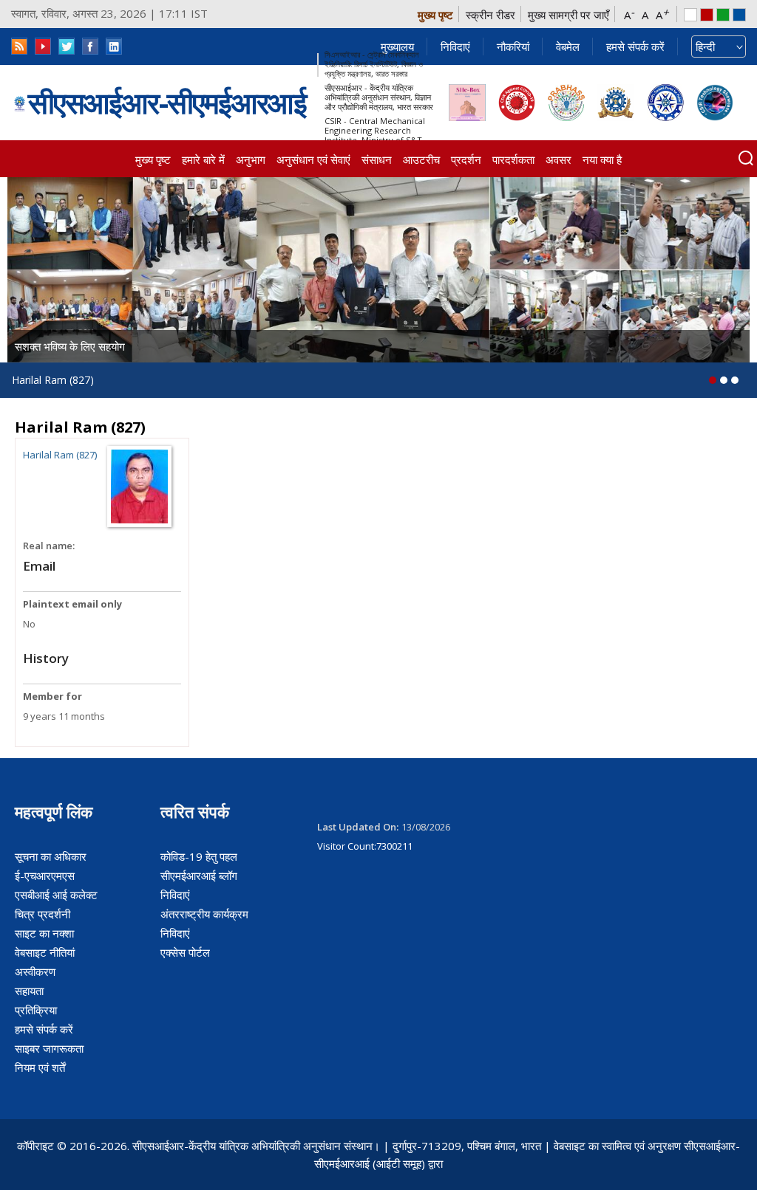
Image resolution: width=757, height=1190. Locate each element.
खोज (746, 158)
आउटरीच (421, 159)
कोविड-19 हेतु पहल (198, 856)
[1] (723, 380)
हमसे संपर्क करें (635, 46)
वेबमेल (568, 46)
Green (723, 14)
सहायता (29, 990)
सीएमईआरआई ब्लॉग (198, 875)
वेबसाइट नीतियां (45, 952)
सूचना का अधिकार (50, 856)
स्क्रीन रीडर (490, 14)
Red (706, 14)
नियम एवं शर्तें (40, 1067)
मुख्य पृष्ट (435, 14)
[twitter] (66, 46)
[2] (735, 380)
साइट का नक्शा (44, 933)
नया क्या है (602, 159)
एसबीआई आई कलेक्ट (56, 894)
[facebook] (90, 46)
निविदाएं (455, 46)
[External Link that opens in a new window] (467, 102)
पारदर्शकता (513, 159)
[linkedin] (114, 46)
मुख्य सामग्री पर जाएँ (568, 14)
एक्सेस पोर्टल (185, 952)
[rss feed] (19, 46)
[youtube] (43, 46)
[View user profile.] (139, 485)
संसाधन (376, 159)
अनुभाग (250, 159)
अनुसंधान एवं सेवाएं (313, 159)
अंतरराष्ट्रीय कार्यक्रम (204, 914)
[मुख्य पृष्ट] (19, 102)
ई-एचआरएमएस (45, 875)
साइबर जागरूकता (49, 1048)
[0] (712, 380)
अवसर (558, 159)
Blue (739, 14)
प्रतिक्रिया (36, 1009)
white (690, 14)
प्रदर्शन (466, 159)
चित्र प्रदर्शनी (42, 914)
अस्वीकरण (35, 971)
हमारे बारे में (203, 159)
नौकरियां (513, 46)
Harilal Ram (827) (60, 454)
